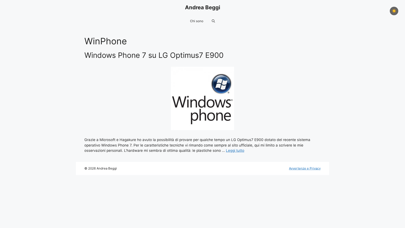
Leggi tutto (235, 150)
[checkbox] (394, 11)
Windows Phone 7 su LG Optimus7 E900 (154, 55)
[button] (213, 21)
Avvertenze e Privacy (305, 168)
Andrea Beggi (202, 7)
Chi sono (196, 21)
